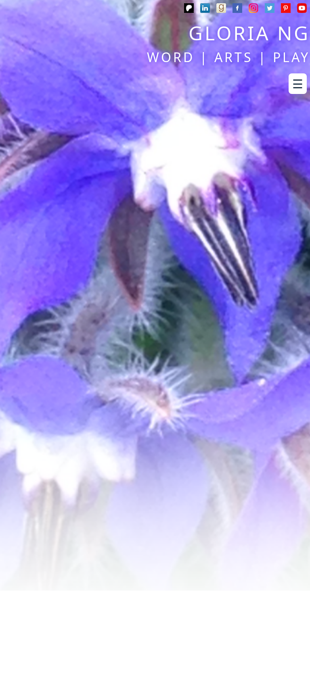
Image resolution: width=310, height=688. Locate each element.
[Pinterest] (286, 9)
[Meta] (237, 9)
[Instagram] (253, 9)
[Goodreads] (221, 9)
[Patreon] (189, 9)
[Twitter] (270, 9)
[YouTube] (302, 9)
